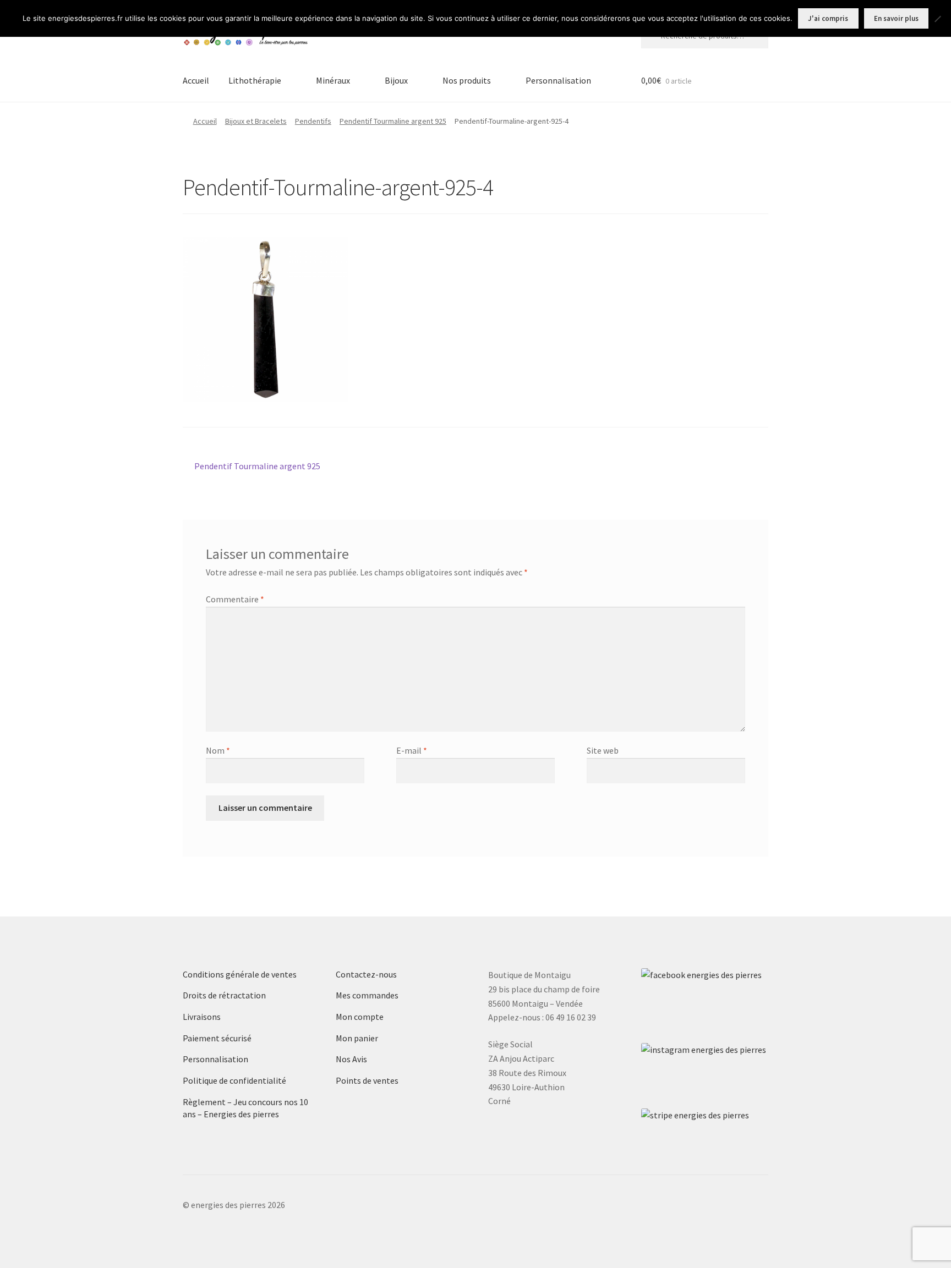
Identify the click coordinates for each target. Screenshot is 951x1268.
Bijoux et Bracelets (256, 121)
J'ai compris (828, 18)
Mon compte (360, 1016)
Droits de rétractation (224, 995)
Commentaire (235, 599)
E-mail (411, 750)
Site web (603, 750)
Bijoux (396, 80)
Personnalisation (558, 80)
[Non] (937, 18)
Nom (218, 750)
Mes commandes (367, 995)
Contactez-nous (366, 974)
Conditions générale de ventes (240, 974)
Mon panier (357, 1038)
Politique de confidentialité (234, 1080)
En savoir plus (896, 18)
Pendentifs (313, 121)
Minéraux (333, 80)
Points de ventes (367, 1080)
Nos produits (466, 80)
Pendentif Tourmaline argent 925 (393, 121)
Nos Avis (351, 1058)
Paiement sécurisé (217, 1038)
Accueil (196, 80)
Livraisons (202, 1016)
